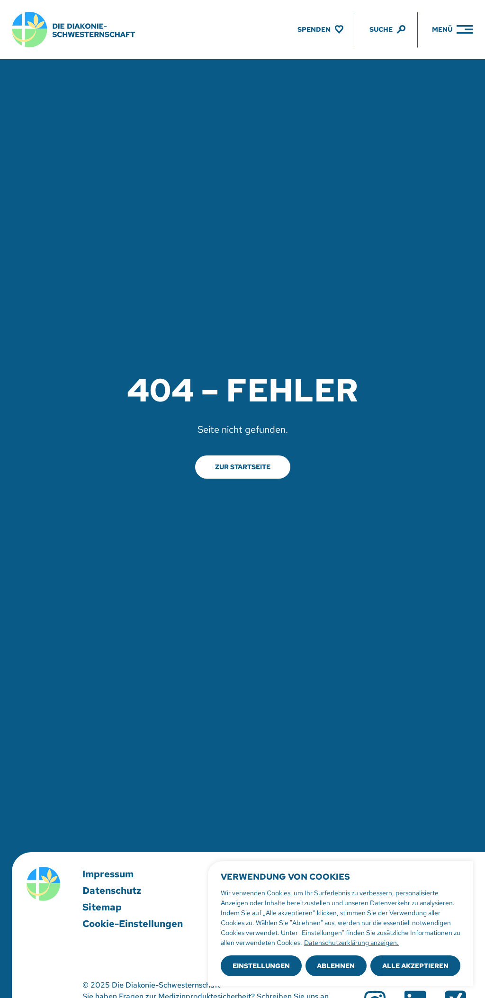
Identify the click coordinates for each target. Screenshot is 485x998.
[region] (340, 923)
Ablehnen (336, 966)
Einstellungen (261, 966)
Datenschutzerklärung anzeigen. (351, 942)
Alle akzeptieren (415, 966)
